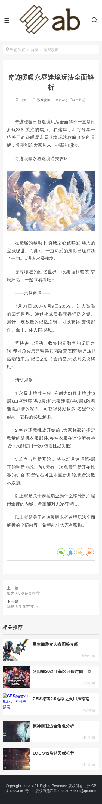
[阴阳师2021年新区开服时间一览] (16, 686)
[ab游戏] (51, 33)
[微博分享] (90, 552)
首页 (35, 49)
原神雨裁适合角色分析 (53, 726)
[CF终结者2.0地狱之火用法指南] (16, 706)
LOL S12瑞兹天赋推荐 (54, 753)
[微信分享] (61, 552)
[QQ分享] (71, 552)
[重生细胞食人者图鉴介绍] (16, 659)
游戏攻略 (43, 99)
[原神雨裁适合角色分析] (16, 740)
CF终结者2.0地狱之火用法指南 (61, 698)
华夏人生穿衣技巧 (22, 606)
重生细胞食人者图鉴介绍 (55, 644)
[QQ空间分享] (80, 552)
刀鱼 (22, 99)
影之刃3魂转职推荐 (23, 593)
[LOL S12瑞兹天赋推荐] (16, 768)
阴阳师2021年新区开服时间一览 (62, 671)
